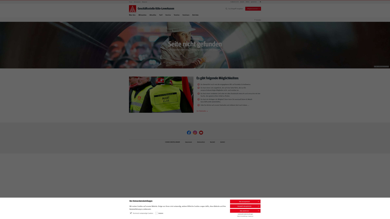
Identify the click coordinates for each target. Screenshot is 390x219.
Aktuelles (153, 15)
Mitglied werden (252, 9)
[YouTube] (201, 133)
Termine (176, 15)
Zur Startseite (201, 111)
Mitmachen (142, 15)
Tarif (160, 15)
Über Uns (132, 15)
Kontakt (242, 2)
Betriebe (195, 15)
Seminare (186, 15)
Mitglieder (144, 2)
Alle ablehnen (244, 211)
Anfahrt (247, 2)
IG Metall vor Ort (235, 2)
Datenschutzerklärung (242, 216)
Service (168, 15)
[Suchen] (226, 9)
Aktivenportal (137, 2)
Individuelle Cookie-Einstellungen (245, 214)
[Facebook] (189, 133)
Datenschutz (201, 142)
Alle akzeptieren (244, 201)
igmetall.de (254, 2)
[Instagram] (195, 133)
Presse (130, 2)
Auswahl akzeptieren (244, 206)
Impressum (188, 142)
